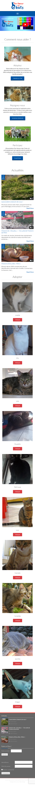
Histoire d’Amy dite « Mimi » (11, 264)
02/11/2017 (13, 731)
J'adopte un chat (17, 78)
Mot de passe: (6, 766)
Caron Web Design (20, 782)
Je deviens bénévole (17, 118)
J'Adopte (17, 319)
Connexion (5, 773)
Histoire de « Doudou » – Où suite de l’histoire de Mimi (17, 232)
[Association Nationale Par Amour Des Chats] (17, 5)
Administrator (13, 723)
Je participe (17, 158)
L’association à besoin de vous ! (12, 202)
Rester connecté (8, 769)
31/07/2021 (13, 721)
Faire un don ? (6, 751)
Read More (30, 208)
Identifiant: (5, 762)
